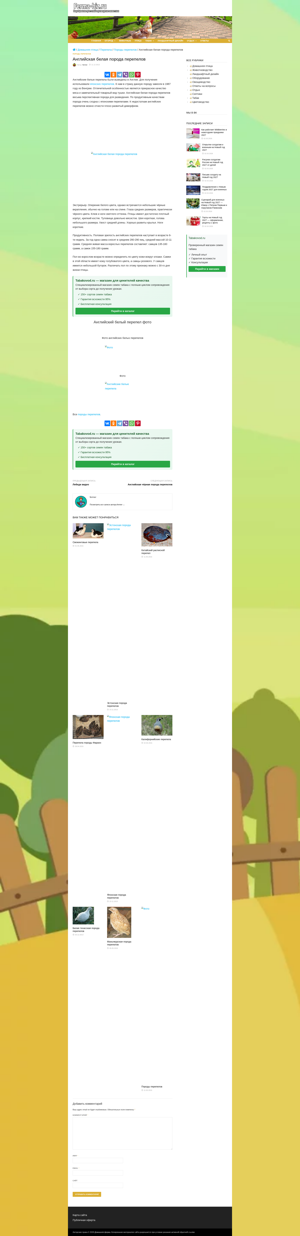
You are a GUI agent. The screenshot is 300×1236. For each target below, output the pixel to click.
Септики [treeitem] (197, 94)
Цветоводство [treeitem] (200, 102)
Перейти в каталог (123, 311)
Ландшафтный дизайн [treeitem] (205, 74)
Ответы (204, 41)
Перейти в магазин (207, 268)
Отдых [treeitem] (196, 90)
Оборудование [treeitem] (201, 78)
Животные (125, 41)
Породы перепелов (125, 49)
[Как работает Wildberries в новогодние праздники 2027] (193, 130)
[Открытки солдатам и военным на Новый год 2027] (193, 145)
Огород (109, 41)
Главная (96, 41)
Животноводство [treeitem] (202, 70)
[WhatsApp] (132, 74)
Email (76, 1168)
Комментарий (80, 1115)
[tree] (206, 84)
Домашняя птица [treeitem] (202, 66)
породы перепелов (89, 414)
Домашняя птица (88, 49)
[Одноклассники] (113, 74)
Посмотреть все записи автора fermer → (107, 505)
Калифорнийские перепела (156, 739)
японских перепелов (102, 84)
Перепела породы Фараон (87, 742)
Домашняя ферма (102, 1232)
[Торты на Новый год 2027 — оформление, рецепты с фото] (193, 218)
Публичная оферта (84, 1220)
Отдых (190, 41)
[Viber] (125, 74)
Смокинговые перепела (85, 542)
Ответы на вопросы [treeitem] (204, 86)
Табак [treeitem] (195, 98)
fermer (84, 65)
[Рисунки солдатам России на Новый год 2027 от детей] (193, 160)
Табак (148, 41)
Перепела (106, 49)
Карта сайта (80, 1215)
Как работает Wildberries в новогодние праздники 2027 (214, 132)
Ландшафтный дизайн (170, 41)
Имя (75, 1156)
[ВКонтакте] (107, 74)
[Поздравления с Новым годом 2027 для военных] (193, 187)
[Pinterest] (138, 74)
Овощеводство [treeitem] (201, 82)
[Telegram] (119, 74)
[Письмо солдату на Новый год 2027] (193, 175)
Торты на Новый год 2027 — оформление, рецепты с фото (212, 220)
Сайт (75, 1181)
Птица (138, 41)
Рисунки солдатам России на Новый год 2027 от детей (212, 162)
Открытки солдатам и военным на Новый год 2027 (213, 147)
